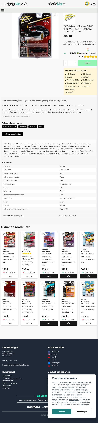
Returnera (6, 386)
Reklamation (7, 381)
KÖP (49, 276)
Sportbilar (33, 126)
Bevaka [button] (10, 276)
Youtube (54, 357)
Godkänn (61, 412)
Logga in (6, 388)
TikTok (53, 360)
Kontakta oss (7, 376)
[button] (87, 4)
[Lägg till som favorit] (91, 4)
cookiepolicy (74, 400)
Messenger (55, 363)
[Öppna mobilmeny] (3, 4)
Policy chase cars (9, 383)
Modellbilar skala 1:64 (9, 126)
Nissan (41, 126)
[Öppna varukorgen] (94, 4)
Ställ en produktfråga (13, 134)
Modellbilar (22, 126)
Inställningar (82, 412)
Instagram (54, 354)
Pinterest (54, 365)
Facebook (55, 351)
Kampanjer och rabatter (12, 378)
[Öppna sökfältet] (25, 4)
